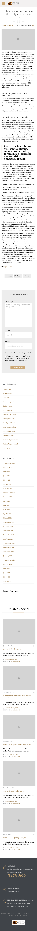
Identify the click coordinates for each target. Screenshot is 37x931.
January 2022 (8, 526)
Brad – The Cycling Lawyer (14, 838)
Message (9, 302)
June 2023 (6, 476)
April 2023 (7, 484)
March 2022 (7, 518)
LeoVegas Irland (9, 423)
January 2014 (7, 556)
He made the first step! (12, 649)
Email (7, 342)
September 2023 (9, 463)
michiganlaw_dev (8, 25)
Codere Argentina (9, 402)
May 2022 (6, 509)
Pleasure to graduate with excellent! (17, 745)
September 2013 (9, 560)
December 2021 (8, 531)
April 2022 (7, 514)
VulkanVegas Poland (10, 444)
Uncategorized (8, 435)
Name (7, 331)
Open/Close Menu (16, 3)
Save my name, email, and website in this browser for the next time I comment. (17, 358)
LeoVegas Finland (9, 414)
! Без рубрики (7, 389)
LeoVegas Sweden (9, 427)
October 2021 (8, 539)
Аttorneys (6, 448)
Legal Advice (7, 267)
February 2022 (8, 522)
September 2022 (9, 493)
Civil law (6, 398)
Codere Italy (7, 406)
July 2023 (6, 472)
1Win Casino (7, 393)
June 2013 (6, 573)
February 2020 (8, 547)
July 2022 (6, 501)
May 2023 (6, 480)
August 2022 (7, 497)
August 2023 (7, 467)
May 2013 (6, 577)
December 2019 (8, 552)
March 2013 (7, 581)
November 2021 (8, 535)
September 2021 (9, 543)
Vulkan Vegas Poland (10, 440)
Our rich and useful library (14, 791)
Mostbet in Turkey (10, 431)
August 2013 (7, 564)
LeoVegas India (8, 419)
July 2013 (6, 568)
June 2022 (6, 505)
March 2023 (7, 488)
